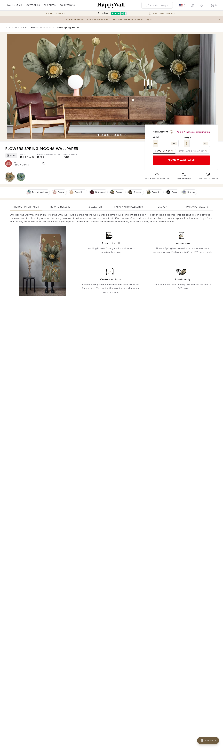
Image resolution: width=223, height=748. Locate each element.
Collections (67, 5)
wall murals (15, 5)
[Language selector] (182, 5)
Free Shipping (57, 13)
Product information (26, 207)
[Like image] (43, 163)
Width (156, 137)
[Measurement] (171, 132)
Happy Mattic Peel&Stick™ (191, 151)
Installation (94, 207)
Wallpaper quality (197, 207)
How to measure (60, 207)
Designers (50, 5)
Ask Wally (210, 740)
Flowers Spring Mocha (67, 27)
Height (187, 137)
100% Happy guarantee (164, 13)
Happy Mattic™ (162, 151)
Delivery (163, 207)
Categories (33, 5)
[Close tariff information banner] (219, 19)
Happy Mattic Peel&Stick (128, 207)
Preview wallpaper (181, 160)
